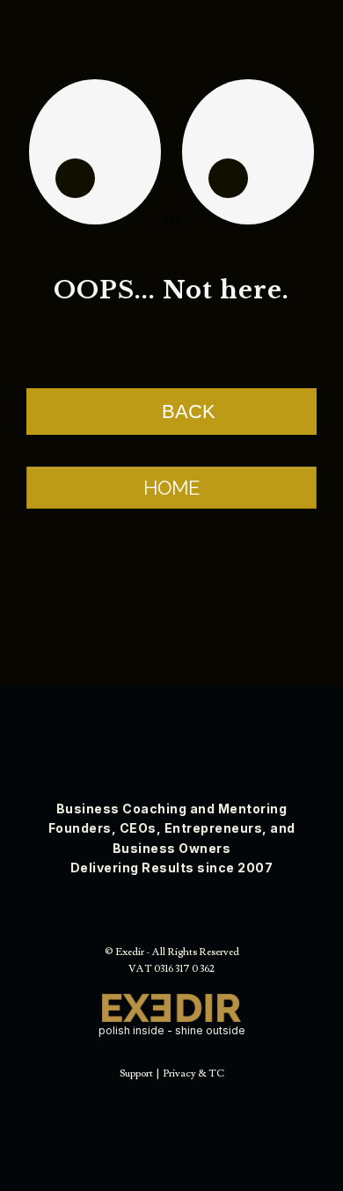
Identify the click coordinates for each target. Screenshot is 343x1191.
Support (136, 1073)
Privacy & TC (193, 1073)
